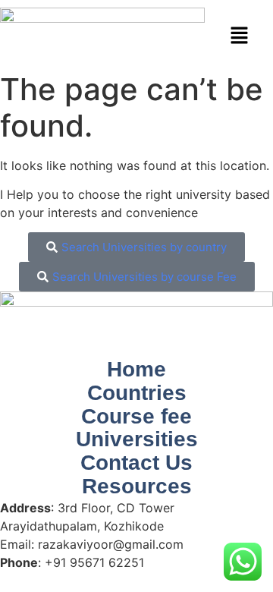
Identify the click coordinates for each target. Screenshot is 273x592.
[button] (239, 36)
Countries (137, 393)
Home (136, 369)
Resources (137, 486)
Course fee (136, 416)
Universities (137, 439)
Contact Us (136, 463)
